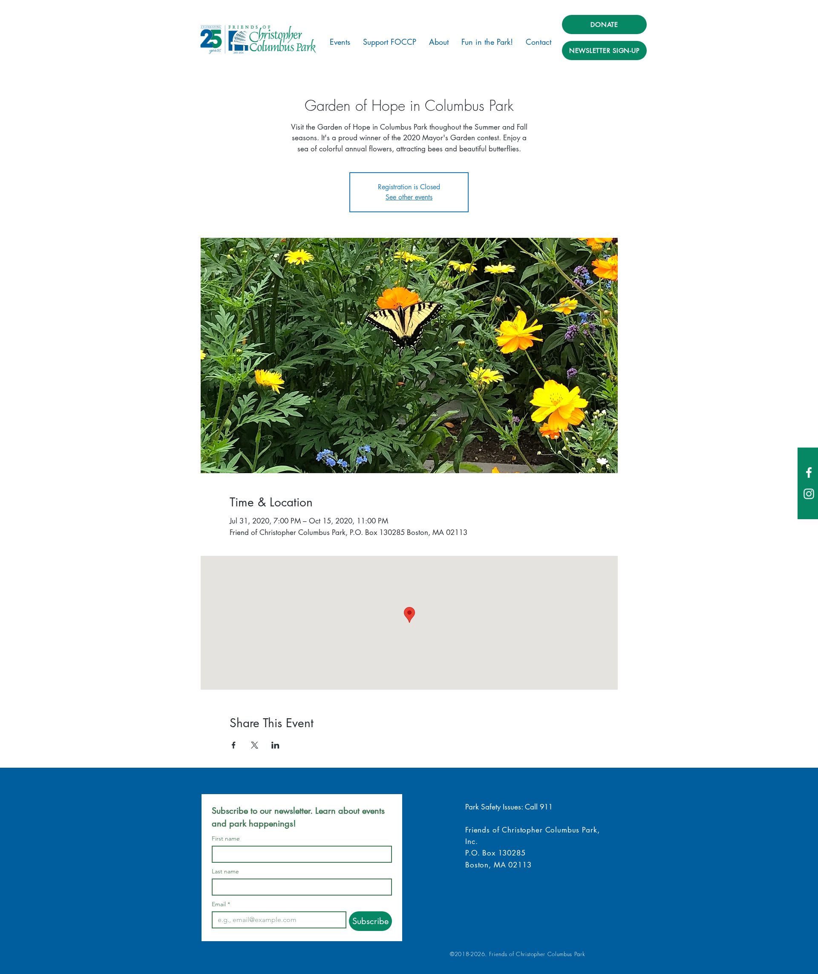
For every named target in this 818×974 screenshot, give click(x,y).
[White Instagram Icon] (809, 494)
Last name (225, 871)
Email (221, 904)
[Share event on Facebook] (234, 745)
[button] (340, 42)
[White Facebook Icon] (809, 472)
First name (226, 838)
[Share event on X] (255, 745)
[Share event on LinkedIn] (275, 745)
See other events (409, 197)
